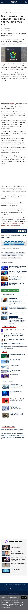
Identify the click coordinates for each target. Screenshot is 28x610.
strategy (19, 257)
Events (5, 351)
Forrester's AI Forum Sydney (17, 355)
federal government (6, 255)
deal (11, 68)
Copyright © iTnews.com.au (6, 248)
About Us (10, 584)
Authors (23, 584)
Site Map (21, 586)
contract (11, 103)
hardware (21, 255)
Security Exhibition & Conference (15, 371)
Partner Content (8, 294)
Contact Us (5, 584)
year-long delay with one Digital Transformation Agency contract (12, 224)
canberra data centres (9, 252)
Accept (23, 597)
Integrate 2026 (14, 374)
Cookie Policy (20, 606)
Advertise (9, 586)
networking (4, 257)
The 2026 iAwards (14, 366)
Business (12, 13)
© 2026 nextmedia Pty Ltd (17, 589)
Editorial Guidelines (17, 584)
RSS (25, 586)
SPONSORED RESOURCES (9, 326)
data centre (21, 252)
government (14, 255)
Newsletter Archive (15, 586)
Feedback (4, 586)
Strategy (19, 13)
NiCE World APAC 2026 (16, 360)
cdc (17, 252)
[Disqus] (14, 461)
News (7, 13)
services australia (11, 257)
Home (2, 13)
